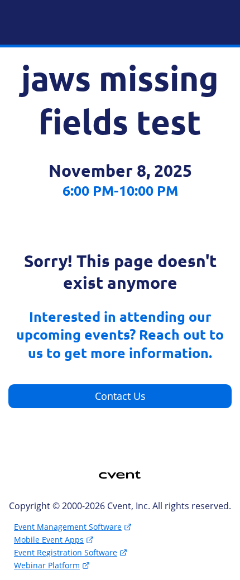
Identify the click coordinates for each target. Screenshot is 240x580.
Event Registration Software (65, 552)
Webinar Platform (47, 565)
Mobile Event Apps (49, 539)
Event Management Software (68, 526)
